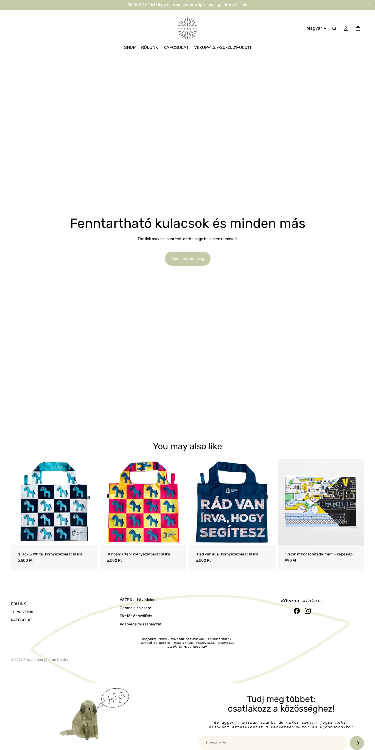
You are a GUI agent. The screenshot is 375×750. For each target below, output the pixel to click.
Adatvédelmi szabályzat (140, 624)
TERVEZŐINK (22, 612)
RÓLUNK (18, 604)
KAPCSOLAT (21, 620)
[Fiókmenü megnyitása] (346, 29)
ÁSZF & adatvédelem (138, 599)
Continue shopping (187, 258)
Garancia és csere (135, 608)
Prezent (29, 660)
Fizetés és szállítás (136, 616)
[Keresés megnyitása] (334, 29)
